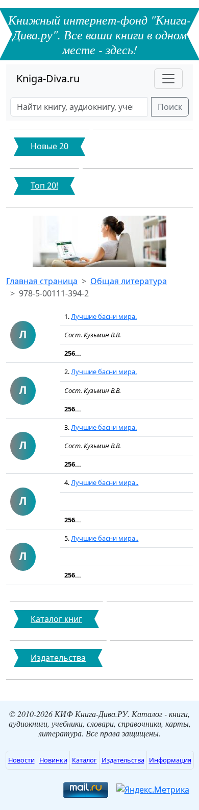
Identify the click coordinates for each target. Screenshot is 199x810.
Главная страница (42, 281)
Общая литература (128, 281)
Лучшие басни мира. (104, 316)
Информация (170, 760)
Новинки (53, 760)
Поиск (170, 106)
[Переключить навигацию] (168, 78)
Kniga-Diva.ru (48, 78)
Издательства (123, 760)
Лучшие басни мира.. (104, 482)
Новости (21, 760)
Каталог (84, 760)
